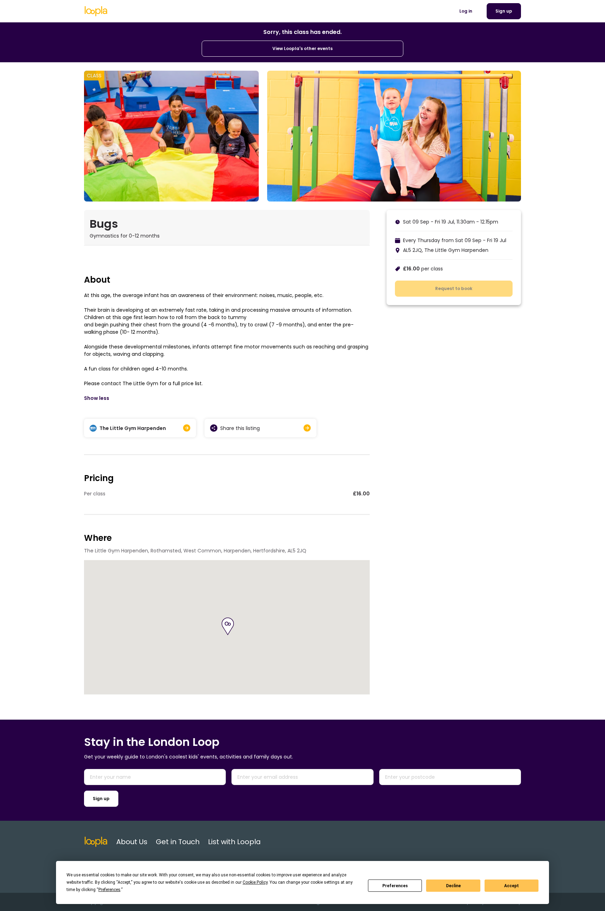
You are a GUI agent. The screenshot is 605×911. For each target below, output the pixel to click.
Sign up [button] (503, 11)
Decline (453, 885)
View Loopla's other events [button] (302, 48)
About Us (131, 842)
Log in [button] (465, 11)
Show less (96, 398)
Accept (511, 885)
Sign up (101, 798)
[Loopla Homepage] (96, 11)
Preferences (395, 885)
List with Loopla (234, 842)
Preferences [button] (109, 889)
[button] (228, 626)
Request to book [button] (453, 288)
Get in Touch (178, 842)
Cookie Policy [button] (255, 882)
